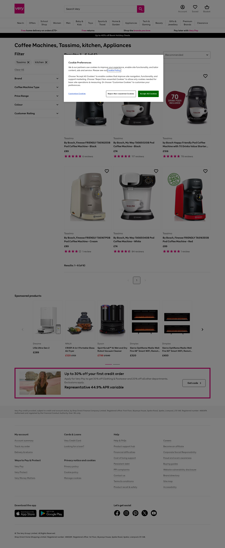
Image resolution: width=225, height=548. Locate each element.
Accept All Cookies (148, 93)
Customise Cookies (77, 93)
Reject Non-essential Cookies (121, 93)
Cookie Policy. (114, 70)
